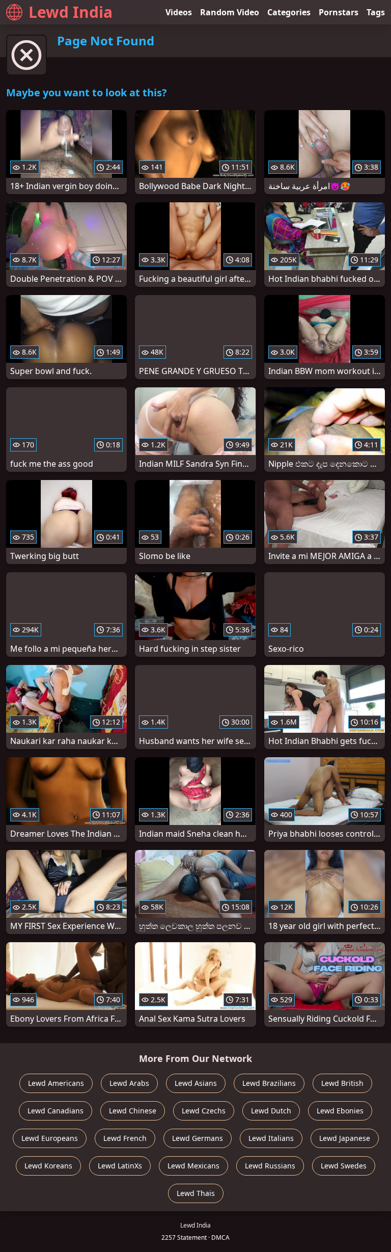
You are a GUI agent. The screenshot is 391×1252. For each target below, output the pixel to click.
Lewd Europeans (49, 1138)
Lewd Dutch (271, 1110)
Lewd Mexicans (193, 1165)
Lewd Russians (270, 1165)
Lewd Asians (196, 1083)
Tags (376, 12)
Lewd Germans (197, 1138)
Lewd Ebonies (340, 1110)
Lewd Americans (56, 1083)
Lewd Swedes (344, 1165)
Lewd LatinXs (120, 1165)
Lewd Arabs (129, 1083)
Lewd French (125, 1138)
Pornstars (338, 12)
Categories (289, 12)
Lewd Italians (271, 1138)
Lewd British (342, 1083)
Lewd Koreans (48, 1165)
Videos (178, 12)
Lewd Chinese (132, 1110)
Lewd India (71, 12)
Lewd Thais (196, 1193)
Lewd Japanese (344, 1138)
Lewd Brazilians (269, 1083)
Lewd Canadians (55, 1110)
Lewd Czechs (204, 1110)
